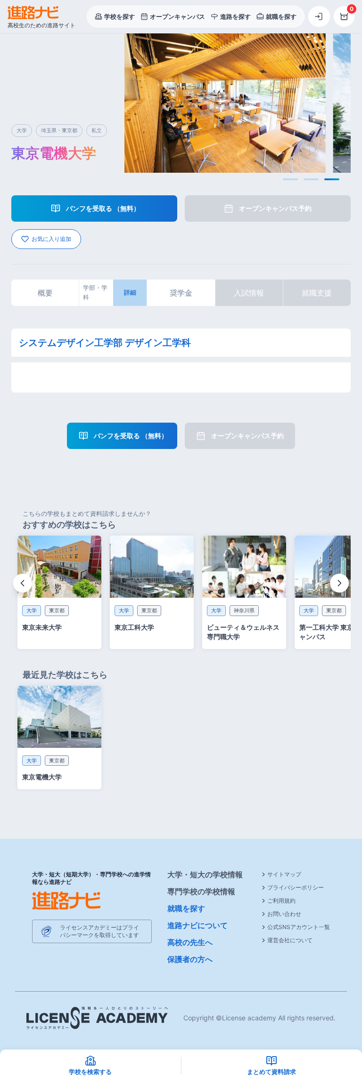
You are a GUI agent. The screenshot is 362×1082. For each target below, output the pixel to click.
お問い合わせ (284, 913)
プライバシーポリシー (295, 887)
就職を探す (186, 908)
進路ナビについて (197, 925)
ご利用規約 (281, 900)
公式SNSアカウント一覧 (298, 926)
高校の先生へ (190, 942)
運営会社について (290, 940)
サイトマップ (284, 874)
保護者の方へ (190, 959)
